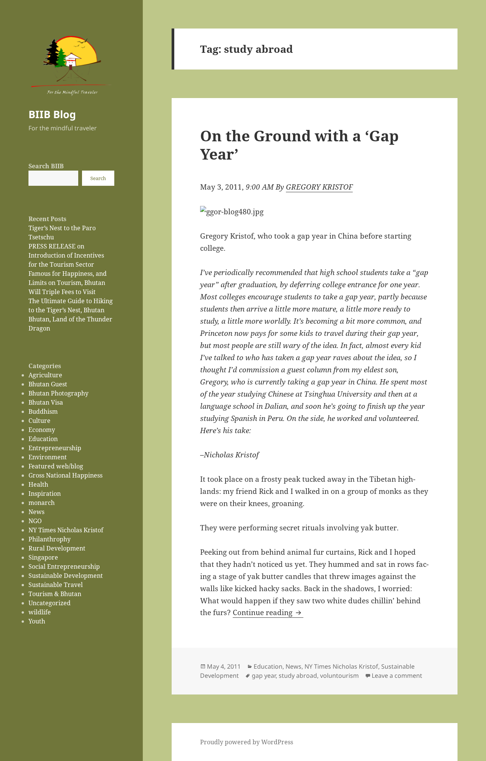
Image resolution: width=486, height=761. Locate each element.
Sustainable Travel (55, 585)
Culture (39, 420)
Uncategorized (49, 603)
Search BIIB (46, 166)
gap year (264, 675)
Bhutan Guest (47, 384)
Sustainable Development (65, 575)
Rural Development (56, 548)
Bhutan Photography (58, 393)
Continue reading (268, 612)
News (36, 512)
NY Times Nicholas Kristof (65, 530)
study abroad (298, 675)
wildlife (39, 612)
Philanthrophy (49, 539)
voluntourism (339, 675)
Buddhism (43, 411)
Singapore (43, 557)
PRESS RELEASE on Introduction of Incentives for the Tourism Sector (66, 255)
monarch (41, 502)
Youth (36, 621)
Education (43, 439)
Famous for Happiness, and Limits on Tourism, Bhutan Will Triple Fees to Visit (67, 282)
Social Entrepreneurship (64, 566)
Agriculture (45, 375)
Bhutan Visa (45, 402)
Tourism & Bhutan (54, 594)
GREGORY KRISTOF (319, 187)
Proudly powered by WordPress (246, 742)
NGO (35, 521)
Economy (41, 430)
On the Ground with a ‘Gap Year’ (299, 144)
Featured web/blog (55, 466)
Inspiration (44, 493)
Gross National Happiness (65, 475)
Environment (47, 457)
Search (98, 178)
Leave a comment (397, 675)
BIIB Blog (52, 114)
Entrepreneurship (54, 448)
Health (38, 484)
